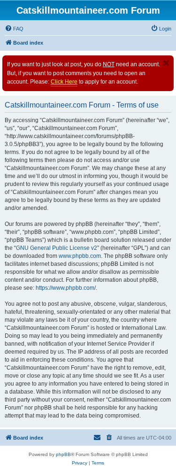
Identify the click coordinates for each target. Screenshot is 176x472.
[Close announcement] (166, 63)
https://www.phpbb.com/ (66, 288)
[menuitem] (14, 28)
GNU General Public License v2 (56, 248)
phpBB (63, 454)
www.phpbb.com (80, 256)
